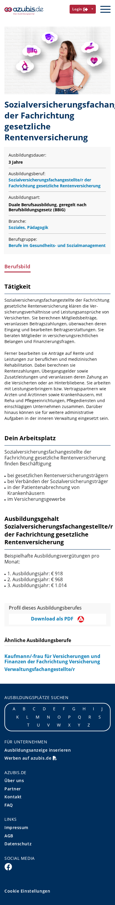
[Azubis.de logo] (23, 10)
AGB (8, 836)
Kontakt (13, 797)
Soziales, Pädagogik (28, 227)
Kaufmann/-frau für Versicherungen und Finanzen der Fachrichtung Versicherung (52, 659)
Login (77, 9)
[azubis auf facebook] (8, 866)
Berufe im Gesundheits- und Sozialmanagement (57, 245)
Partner (12, 789)
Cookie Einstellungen (27, 891)
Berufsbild (17, 266)
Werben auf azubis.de (28, 758)
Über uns (14, 780)
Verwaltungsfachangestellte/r (39, 669)
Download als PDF (53, 618)
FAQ (8, 805)
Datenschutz (18, 843)
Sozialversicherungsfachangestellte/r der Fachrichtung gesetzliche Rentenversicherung (55, 183)
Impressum (16, 827)
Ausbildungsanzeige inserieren (37, 750)
